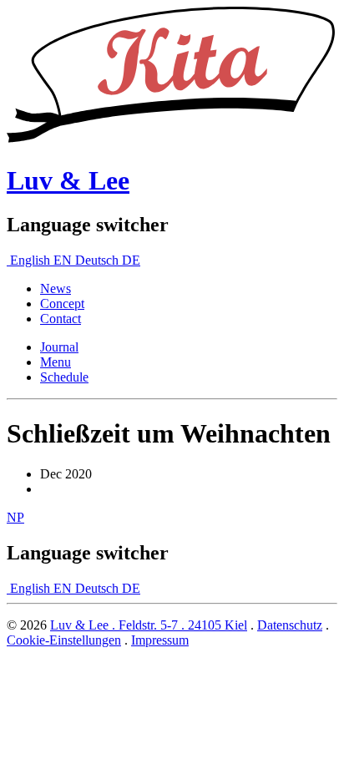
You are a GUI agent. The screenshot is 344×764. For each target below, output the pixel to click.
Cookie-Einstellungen (64, 640)
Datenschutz (289, 625)
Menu (55, 362)
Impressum (160, 640)
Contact (60, 318)
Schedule (64, 377)
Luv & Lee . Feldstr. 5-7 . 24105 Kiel (148, 625)
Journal (59, 347)
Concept (62, 303)
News (55, 288)
